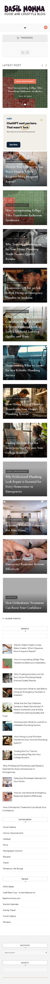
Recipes (7, 857)
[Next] (27, 52)
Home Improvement (25, 81)
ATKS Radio (8, 886)
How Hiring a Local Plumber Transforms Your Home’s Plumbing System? (24, 409)
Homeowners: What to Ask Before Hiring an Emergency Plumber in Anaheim (24, 293)
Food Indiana (9, 827)
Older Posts (12, 618)
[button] (22, 104)
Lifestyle (11, 437)
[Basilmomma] (25, 11)
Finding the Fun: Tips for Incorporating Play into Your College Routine (24, 448)
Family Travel (9, 910)
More (9, 554)
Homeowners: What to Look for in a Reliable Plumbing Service (24, 370)
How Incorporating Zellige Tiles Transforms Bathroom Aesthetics (24, 215)
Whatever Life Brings (13, 868)
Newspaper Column (13, 851)
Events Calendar (11, 904)
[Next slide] (46, 65)
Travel (6, 862)
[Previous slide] (42, 65)
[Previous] (23, 52)
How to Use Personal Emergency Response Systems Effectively (25, 564)
